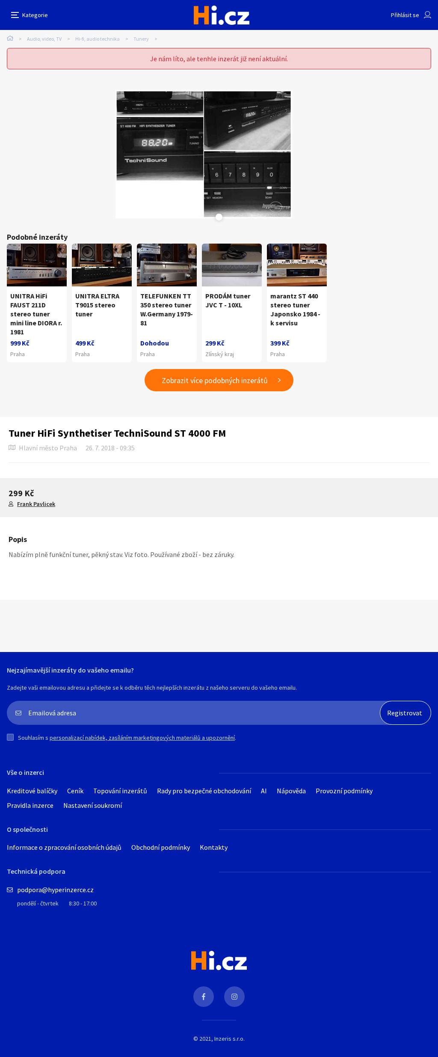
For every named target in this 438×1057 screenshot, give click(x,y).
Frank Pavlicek (36, 504)
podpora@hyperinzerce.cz (55, 889)
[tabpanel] (203, 154)
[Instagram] (234, 996)
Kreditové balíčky (32, 790)
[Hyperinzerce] (221, 15)
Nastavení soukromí (92, 805)
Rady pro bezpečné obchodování (204, 790)
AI (264, 790)
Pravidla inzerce (30, 805)
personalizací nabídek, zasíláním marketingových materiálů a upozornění (142, 737)
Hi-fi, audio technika (97, 39)
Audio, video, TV (44, 39)
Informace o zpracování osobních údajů (64, 847)
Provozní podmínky (344, 790)
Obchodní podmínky (160, 847)
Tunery (141, 39)
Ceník (75, 790)
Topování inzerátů (120, 790)
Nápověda (291, 790)
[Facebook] (203, 996)
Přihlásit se (405, 15)
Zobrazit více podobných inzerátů (215, 380)
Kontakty (214, 847)
